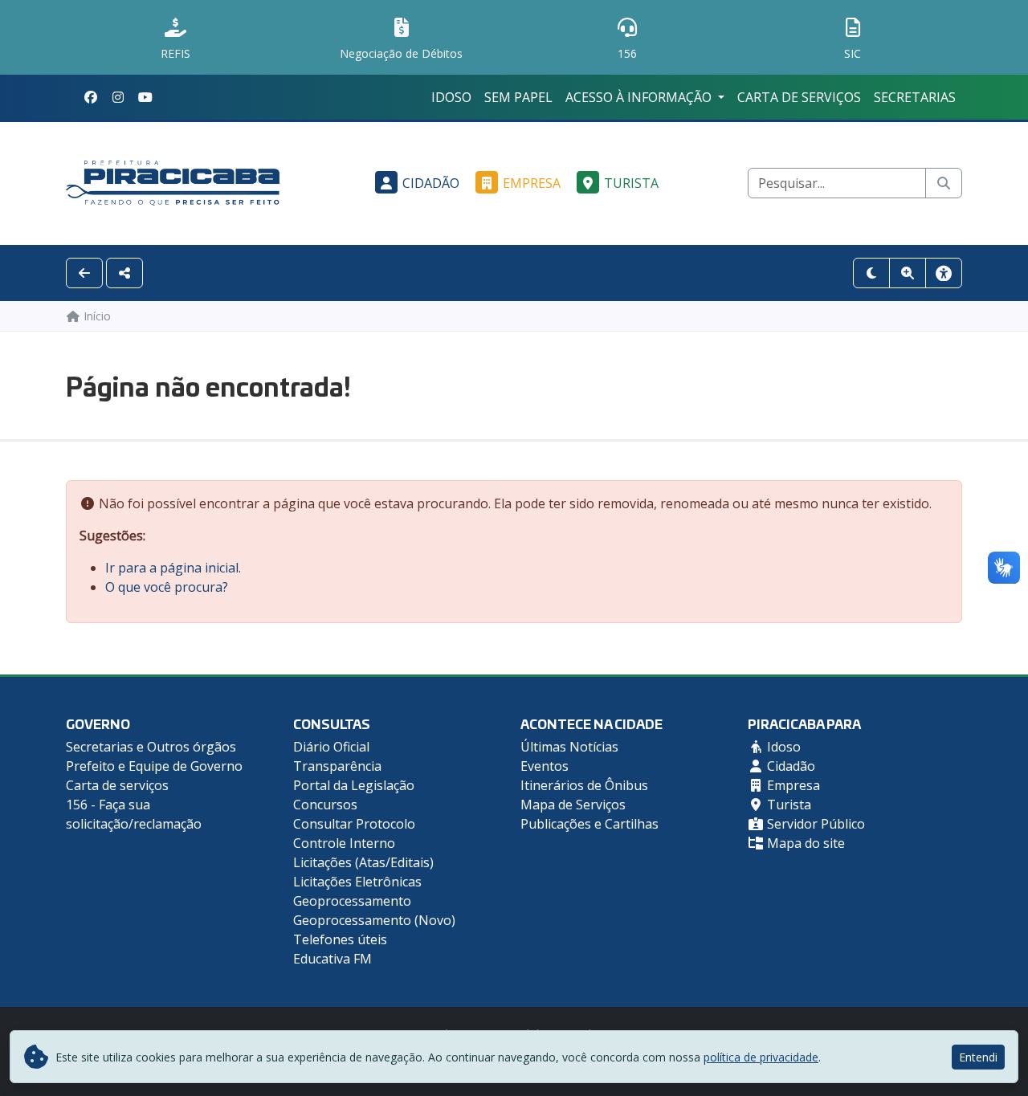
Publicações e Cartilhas (589, 824)
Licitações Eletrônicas (357, 881)
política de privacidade (761, 1057)
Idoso (451, 97)
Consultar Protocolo (354, 824)
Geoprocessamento (352, 901)
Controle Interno (344, 843)
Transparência (337, 766)
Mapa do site (804, 843)
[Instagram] (118, 97)
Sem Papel (518, 97)
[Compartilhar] (124, 273)
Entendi (978, 1057)
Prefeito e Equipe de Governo (154, 766)
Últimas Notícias (569, 747)
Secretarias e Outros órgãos (151, 747)
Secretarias (915, 97)
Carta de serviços (799, 97)
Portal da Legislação (353, 785)
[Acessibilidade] (943, 273)
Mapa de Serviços (573, 804)
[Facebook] (91, 97)
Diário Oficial (331, 747)
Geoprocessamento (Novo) (374, 920)
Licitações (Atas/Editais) (363, 862)
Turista (631, 183)
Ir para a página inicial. (173, 568)
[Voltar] (84, 273)
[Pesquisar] (943, 183)
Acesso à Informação (640, 97)
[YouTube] (145, 97)
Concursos (325, 804)
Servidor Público (814, 824)
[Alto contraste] (871, 273)
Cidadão (430, 183)
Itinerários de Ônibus (584, 785)
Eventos (544, 766)
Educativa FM (332, 959)
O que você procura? (166, 587)
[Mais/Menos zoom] (907, 273)
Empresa (532, 183)
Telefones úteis (340, 939)
